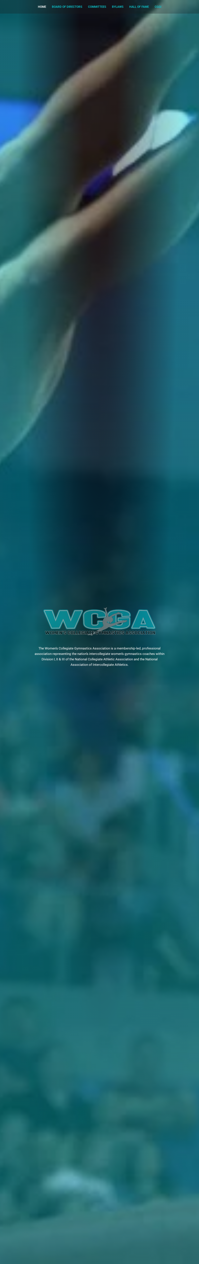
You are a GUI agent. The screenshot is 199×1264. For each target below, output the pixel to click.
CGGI (158, 7)
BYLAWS (117, 7)
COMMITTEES (97, 7)
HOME (42, 7)
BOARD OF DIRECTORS (67, 7)
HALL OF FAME (139, 7)
